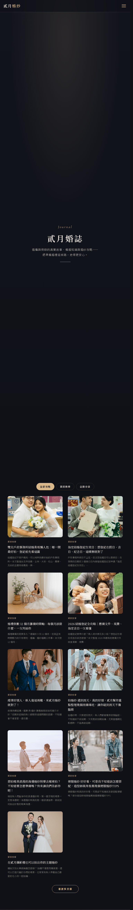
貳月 (12, 5)
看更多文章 (65, 889)
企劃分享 (85, 486)
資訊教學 (65, 486)
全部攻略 (45, 486)
